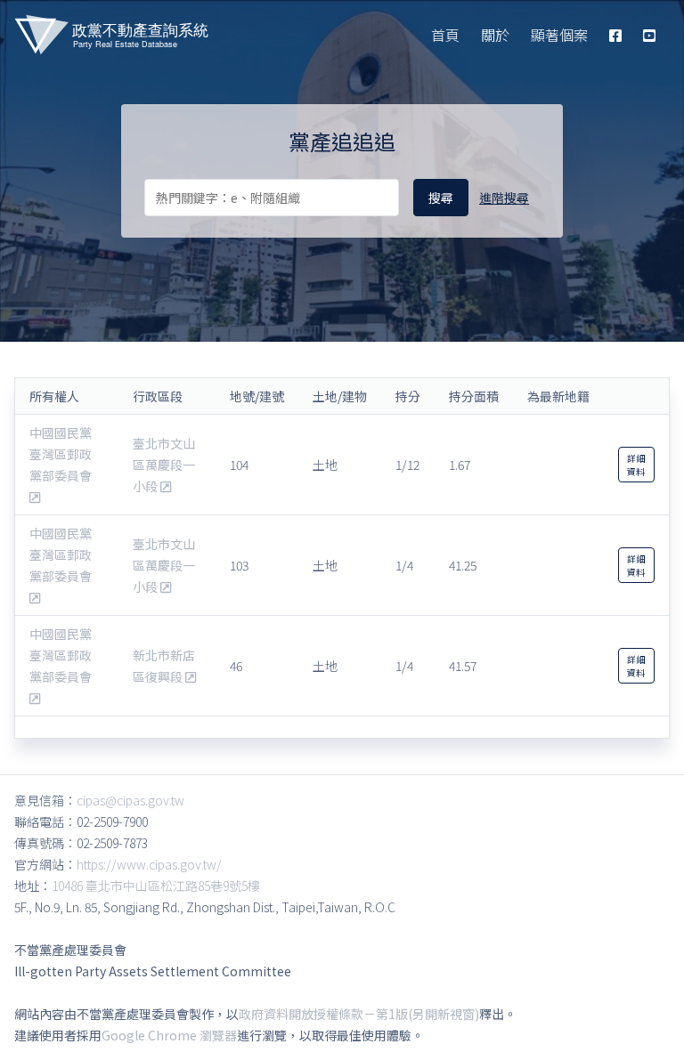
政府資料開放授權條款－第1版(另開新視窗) (359, 1014)
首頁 (445, 34)
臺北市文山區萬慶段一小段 (164, 464)
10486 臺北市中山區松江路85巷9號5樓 (156, 885)
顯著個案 (559, 34)
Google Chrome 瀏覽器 (169, 1035)
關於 (495, 34)
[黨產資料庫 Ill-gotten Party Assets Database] (115, 34)
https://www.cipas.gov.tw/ (149, 864)
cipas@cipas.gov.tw (130, 800)
